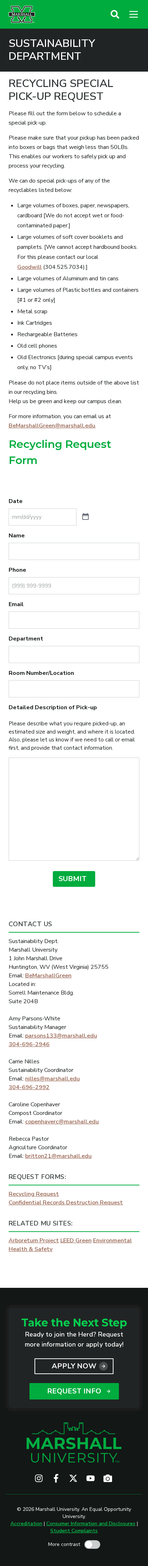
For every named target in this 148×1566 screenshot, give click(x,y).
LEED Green (76, 1240)
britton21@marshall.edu (58, 1156)
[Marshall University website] (22, 14)
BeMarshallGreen (48, 976)
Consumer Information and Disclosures (90, 1523)
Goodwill (29, 267)
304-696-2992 (29, 1087)
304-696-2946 (29, 1044)
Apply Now (74, 1366)
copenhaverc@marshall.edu (62, 1122)
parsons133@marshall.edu (61, 1036)
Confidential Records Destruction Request (66, 1203)
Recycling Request (34, 1194)
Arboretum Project (34, 1240)
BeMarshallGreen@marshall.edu (52, 426)
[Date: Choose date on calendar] (85, 517)
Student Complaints (74, 1530)
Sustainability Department (52, 50)
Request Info (74, 1391)
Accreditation (26, 1523)
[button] (115, 14)
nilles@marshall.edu (52, 1079)
